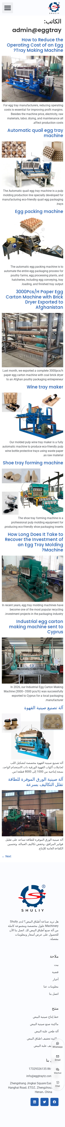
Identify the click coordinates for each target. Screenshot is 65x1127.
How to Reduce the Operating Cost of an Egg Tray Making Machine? (35, 45)
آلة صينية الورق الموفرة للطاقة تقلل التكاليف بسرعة (35, 781)
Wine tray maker (45, 387)
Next (6, 856)
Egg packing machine (39, 211)
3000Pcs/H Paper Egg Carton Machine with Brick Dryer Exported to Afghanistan (34, 299)
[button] (7, 7)
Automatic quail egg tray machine (35, 133)
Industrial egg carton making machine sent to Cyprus (36, 626)
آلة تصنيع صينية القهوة (43, 708)
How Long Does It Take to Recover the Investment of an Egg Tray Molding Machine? (34, 542)
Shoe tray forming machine (33, 463)
